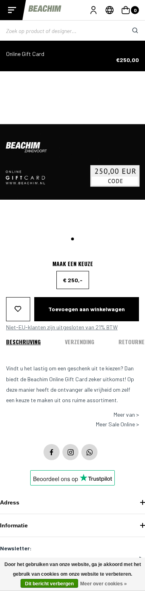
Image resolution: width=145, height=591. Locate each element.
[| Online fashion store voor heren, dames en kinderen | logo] (45, 9)
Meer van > (126, 414)
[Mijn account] (93, 10)
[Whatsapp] (89, 452)
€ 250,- (73, 280)
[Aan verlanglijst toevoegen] (18, 309)
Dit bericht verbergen (49, 584)
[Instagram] (70, 452)
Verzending (79, 341)
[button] (72, 239)
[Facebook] (52, 452)
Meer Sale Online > (117, 424)
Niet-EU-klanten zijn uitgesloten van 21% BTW (62, 327)
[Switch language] (110, 10)
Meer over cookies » (103, 584)
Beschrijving (23, 341)
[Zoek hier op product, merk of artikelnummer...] (129, 31)
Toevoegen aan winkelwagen (86, 309)
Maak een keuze (72, 263)
